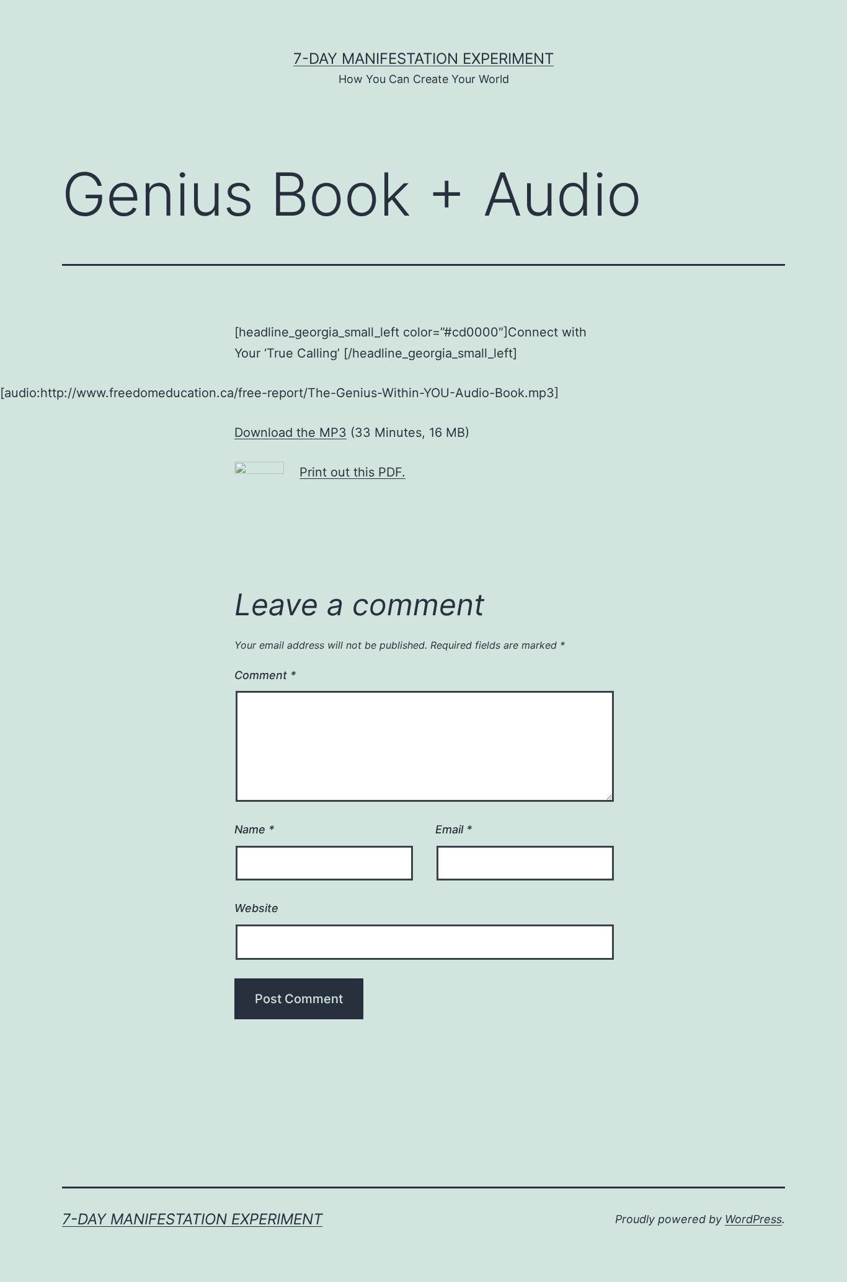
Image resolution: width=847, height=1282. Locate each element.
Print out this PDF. (352, 472)
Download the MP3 (290, 432)
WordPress (753, 1219)
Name (254, 829)
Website (256, 908)
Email (453, 829)
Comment (265, 675)
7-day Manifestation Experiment (423, 59)
